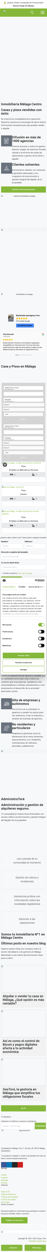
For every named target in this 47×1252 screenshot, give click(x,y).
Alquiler (14, 380)
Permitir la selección (23, 663)
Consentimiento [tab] (9, 587)
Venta (5, 380)
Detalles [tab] (22, 587)
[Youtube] (20, 1165)
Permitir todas (23, 655)
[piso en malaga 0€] (23, 463)
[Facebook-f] (4, 1165)
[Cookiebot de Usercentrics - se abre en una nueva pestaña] (34, 580)
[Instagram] (14, 1165)
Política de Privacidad (24, 573)
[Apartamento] (23, 401)
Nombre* (4, 542)
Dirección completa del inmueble (14, 552)
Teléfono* (28, 542)
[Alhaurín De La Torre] (23, 388)
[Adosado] (23, 400)
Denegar (23, 670)
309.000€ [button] (23, 530)
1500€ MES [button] (23, 503)
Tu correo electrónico (10, 563)
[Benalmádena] (23, 390)
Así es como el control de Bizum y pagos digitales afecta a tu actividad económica (21, 1046)
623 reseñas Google (23, 321)
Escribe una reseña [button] (25, 325)
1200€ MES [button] (23, 479)
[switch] (41, 631)
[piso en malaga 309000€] (23, 512)
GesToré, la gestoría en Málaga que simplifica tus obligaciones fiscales (21, 1092)
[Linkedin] (9, 1165)
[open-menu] (42, 12)
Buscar (23, 419)
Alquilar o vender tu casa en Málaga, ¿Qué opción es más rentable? (23, 999)
